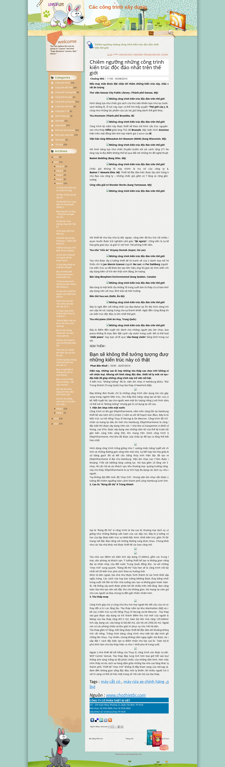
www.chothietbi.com (126, 695)
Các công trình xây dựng (118, 7)
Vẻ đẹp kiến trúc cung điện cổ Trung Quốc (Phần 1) (66, 204)
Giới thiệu (59, 121)
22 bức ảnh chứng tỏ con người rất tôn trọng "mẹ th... (65, 258)
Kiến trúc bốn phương (65, 130)
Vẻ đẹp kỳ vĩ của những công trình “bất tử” (66, 224)
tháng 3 (59, 183)
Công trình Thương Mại (66, 92)
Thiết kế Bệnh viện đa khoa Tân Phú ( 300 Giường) (66, 323)
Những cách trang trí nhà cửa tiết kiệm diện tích (66, 343)
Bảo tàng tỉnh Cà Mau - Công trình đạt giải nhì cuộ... (66, 214)
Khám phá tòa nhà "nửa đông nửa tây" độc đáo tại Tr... (65, 304)
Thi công (59, 144)
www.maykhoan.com (133, 754)
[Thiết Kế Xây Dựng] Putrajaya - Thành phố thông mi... (66, 241)
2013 (56, 424)
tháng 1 (59, 413)
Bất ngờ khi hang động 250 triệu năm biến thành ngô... (65, 392)
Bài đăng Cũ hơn (162, 739)
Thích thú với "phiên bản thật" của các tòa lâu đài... (65, 353)
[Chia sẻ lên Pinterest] (122, 726)
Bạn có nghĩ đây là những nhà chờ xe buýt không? (64, 372)
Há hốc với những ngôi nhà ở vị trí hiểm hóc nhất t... (65, 402)
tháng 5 (59, 175)
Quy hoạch (60, 140)
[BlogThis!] (112, 726)
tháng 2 (59, 409)
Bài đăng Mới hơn (96, 739)
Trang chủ (129, 739)
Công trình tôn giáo (64, 97)
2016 (56, 157)
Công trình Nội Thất (64, 87)
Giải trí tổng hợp (62, 116)
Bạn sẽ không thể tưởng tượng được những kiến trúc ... (64, 274)
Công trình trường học (65, 102)
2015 (56, 162)
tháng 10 (60, 166)
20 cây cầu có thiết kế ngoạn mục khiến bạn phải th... (66, 294)
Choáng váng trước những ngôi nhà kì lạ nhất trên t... (65, 314)
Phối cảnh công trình (64, 135)
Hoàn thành (60, 125)
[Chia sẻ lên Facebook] (119, 726)
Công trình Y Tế (62, 111)
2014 (56, 418)
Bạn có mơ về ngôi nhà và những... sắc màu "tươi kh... (65, 382)
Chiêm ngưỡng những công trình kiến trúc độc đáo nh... (66, 363)
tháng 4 (59, 179)
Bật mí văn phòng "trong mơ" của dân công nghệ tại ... (64, 333)
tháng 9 (59, 171)
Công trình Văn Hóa (64, 106)
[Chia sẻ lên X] (115, 726)
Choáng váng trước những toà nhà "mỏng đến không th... (66, 284)
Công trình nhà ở (63, 83)
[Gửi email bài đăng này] (109, 726)
